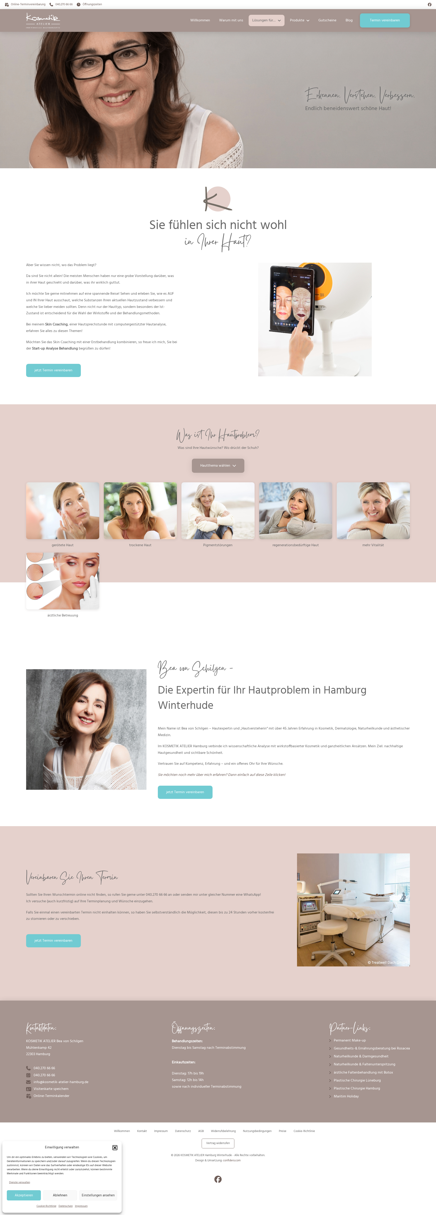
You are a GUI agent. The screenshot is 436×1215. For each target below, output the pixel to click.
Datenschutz (66, 1206)
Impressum (81, 1206)
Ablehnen (60, 1195)
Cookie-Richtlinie (46, 1206)
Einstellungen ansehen (98, 1195)
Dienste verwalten (19, 1182)
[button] (115, 1147)
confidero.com (232, 1160)
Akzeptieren (24, 1195)
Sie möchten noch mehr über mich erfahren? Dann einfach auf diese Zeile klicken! (221, 775)
